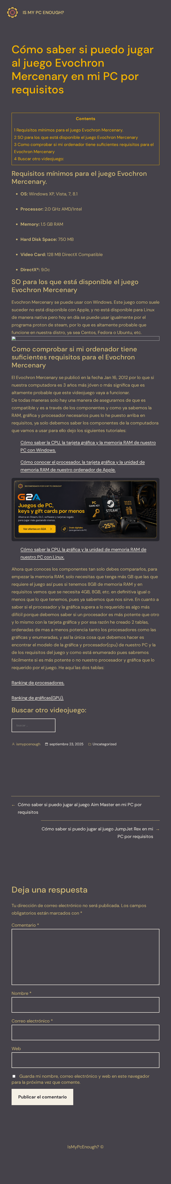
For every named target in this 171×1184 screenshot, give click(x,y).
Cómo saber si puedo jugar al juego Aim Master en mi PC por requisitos (80, 808)
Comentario (25, 925)
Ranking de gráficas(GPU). (38, 698)
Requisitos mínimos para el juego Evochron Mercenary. (68, 130)
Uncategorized (104, 744)
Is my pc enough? (43, 12)
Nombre (22, 993)
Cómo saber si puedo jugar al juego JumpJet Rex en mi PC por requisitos (97, 832)
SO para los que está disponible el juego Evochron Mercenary (76, 137)
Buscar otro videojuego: (39, 159)
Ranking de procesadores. (38, 683)
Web (16, 1048)
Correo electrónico (32, 1021)
